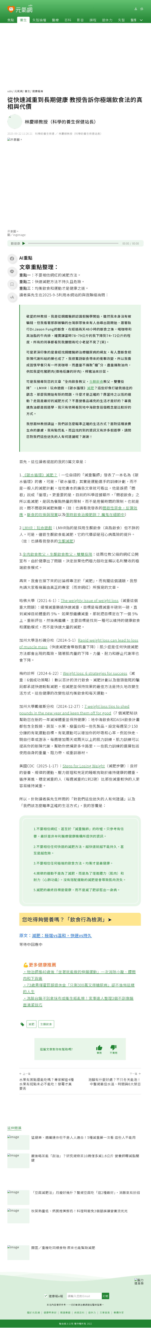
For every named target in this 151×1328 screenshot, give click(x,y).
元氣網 (18, 91)
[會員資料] (136, 8)
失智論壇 (39, 19)
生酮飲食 (96, 381)
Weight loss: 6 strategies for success (95, 673)
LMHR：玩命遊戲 (37, 527)
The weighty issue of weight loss (90, 600)
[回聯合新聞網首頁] (11, 9)
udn (9, 91)
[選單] (141, 8)
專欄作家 (119, 1312)
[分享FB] (12, 258)
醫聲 (134, 19)
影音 (80, 19)
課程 (92, 19)
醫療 (55, 19)
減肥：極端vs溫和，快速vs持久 (62, 935)
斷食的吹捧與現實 (42, 514)
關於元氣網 (33, 1312)
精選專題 (65, 1312)
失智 (121, 19)
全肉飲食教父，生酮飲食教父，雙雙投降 (57, 554)
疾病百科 (79, 1312)
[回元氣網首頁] (24, 9)
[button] (141, 19)
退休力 (107, 19)
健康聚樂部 (50, 1312)
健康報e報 (56, 1296)
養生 (23, 19)
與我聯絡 (89, 294)
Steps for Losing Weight (84, 765)
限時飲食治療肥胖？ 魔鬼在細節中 (95, 514)
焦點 (10, 19)
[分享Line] (12, 271)
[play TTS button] (23, 243)
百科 (67, 19)
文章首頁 (105, 1312)
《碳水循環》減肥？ (40, 474)
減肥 (90, 387)
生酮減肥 (65, 541)
